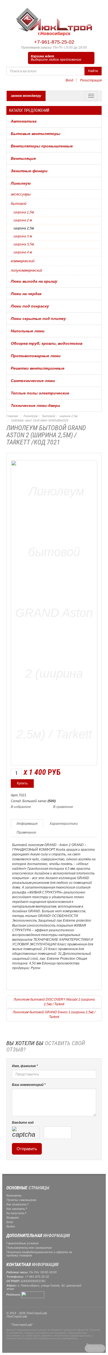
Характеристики (64, 824)
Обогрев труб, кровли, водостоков (46, 343)
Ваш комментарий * (29, 1085)
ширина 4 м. (23, 252)
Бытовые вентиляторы (35, 133)
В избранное (21, 807)
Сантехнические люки (33, 380)
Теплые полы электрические (40, 393)
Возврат (12, 1217)
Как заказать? (16, 1208)
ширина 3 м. (23, 236)
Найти (93, 71)
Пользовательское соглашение (29, 1247)
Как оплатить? (17, 1204)
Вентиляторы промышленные (42, 146)
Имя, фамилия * (25, 1066)
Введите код (23, 1123)
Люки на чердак (26, 293)
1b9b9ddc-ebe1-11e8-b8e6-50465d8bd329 (39, 420)
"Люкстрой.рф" (22, 1324)
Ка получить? (16, 1213)
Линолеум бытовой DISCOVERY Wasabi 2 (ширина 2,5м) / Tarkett (54, 1002)
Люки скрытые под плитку (38, 318)
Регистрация (91, 80)
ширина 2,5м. (24, 228)
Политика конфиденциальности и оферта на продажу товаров (39, 1253)
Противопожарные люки (36, 356)
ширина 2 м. (23, 220)
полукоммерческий (26, 270)
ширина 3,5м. (24, 244)
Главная (12, 416)
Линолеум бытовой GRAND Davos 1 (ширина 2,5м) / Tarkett (54, 1014)
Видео (10, 1226)
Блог (9, 1222)
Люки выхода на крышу (34, 281)
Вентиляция (23, 158)
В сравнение (63, 807)
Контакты (14, 1195)
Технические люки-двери (35, 405)
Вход (69, 80)
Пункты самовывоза (21, 1200)
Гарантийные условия (22, 1243)
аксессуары (21, 194)
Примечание (26, 832)
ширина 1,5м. (24, 212)
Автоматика (24, 121)
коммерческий (22, 261)
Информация (27, 824)
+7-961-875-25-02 (54, 42)
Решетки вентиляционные (38, 368)
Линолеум (20, 183)
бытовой (18, 203)
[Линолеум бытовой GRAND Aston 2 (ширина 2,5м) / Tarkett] (54, 611)
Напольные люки (28, 331)
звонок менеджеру (26, 96)
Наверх (95, 1348)
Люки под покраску (30, 306)
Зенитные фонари (29, 171)
